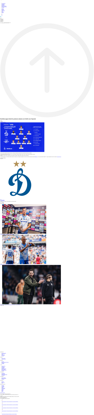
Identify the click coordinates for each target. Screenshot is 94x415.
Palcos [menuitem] (2, 354)
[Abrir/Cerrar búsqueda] (1, 19)
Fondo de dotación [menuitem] (4, 368)
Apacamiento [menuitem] (3, 355)
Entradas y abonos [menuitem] (4, 353)
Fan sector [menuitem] (3, 370)
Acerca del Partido (2, 200)
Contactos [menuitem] (3, 366)
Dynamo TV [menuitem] (3, 382)
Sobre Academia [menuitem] (4, 377)
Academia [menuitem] (3, 363)
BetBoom (36, 156)
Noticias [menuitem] (3, 381)
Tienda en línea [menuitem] (3, 358)
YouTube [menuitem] (3, 385)
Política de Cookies (2, 392)
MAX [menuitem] (2, 391)
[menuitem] (48, 3)
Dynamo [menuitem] (3, 361)
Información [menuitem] (3, 375)
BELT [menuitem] (2, 390)
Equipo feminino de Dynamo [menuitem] (5, 362)
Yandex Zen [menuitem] (3, 388)
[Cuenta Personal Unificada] (0, 18)
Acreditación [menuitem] (3, 367)
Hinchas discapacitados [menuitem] (4, 374)
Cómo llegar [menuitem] (3, 373)
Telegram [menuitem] (3, 386)
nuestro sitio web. (59, 156)
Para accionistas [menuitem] (3, 369)
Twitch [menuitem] (2, 389)
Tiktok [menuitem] (2, 387)
